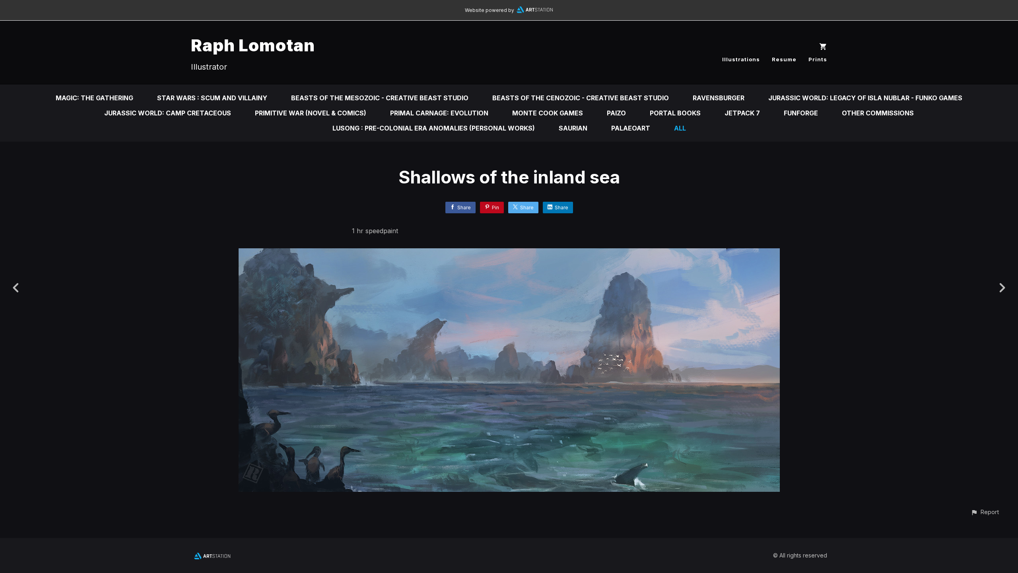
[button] (984, 512)
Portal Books (675, 113)
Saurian (573, 128)
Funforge (801, 113)
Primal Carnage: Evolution (439, 113)
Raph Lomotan (253, 45)
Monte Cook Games (547, 113)
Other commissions (878, 113)
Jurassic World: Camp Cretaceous (167, 113)
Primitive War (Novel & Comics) (310, 113)
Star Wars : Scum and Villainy (212, 98)
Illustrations (741, 59)
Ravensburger (718, 98)
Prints (817, 59)
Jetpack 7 (742, 113)
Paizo (616, 113)
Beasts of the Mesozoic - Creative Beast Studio (379, 98)
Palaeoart (630, 128)
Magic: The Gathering (94, 98)
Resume (784, 59)
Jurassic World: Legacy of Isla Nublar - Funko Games (865, 98)
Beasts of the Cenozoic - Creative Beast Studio (580, 98)
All (680, 128)
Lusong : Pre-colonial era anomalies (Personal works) (433, 128)
